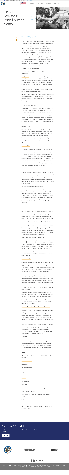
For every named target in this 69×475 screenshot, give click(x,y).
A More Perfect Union (54, 449)
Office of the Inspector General (20, 465)
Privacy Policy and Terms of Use (43, 465)
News (59, 3)
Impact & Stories (40, 3)
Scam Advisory (47, 466)
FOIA (4, 465)
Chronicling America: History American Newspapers (29, 450)
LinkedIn (40, 460)
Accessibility (31, 465)
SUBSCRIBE (5, 435)
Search (65, 3)
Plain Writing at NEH (23, 466)
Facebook (16, 40)
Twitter (17, 37)
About (54, 3)
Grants (32, 3)
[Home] (13, 3)
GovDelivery (42, 460)
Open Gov (64, 465)
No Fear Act (9, 465)
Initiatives (48, 3)
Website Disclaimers (55, 465)
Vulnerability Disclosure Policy (35, 466)
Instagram (37, 460)
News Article (6, 9)
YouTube (34, 460)
